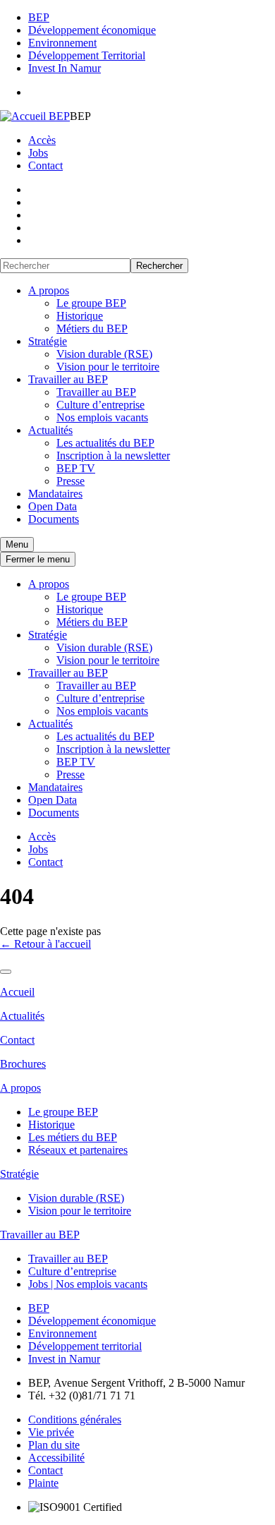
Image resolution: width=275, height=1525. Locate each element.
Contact (45, 165)
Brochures (23, 1064)
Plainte (43, 1483)
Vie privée (51, 1432)
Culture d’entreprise (100, 405)
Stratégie (47, 341)
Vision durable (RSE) (104, 354)
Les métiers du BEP (72, 1137)
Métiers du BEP (92, 328)
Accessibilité (56, 1458)
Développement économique (92, 30)
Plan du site (54, 1445)
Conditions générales (74, 1419)
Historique (79, 316)
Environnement (62, 43)
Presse (70, 481)
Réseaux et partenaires (78, 1150)
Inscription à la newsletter (113, 456)
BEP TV (75, 468)
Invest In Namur (64, 68)
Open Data (52, 506)
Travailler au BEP (68, 379)
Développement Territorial (86, 55)
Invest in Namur (64, 1359)
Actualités (50, 430)
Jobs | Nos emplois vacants (87, 1284)
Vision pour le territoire (107, 367)
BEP (38, 17)
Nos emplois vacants (102, 417)
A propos (48, 290)
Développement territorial (85, 1346)
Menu (17, 544)
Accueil (17, 992)
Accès (42, 140)
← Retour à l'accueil (45, 944)
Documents (53, 519)
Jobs (38, 153)
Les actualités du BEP (105, 443)
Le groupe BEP (91, 303)
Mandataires (55, 494)
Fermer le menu (38, 559)
